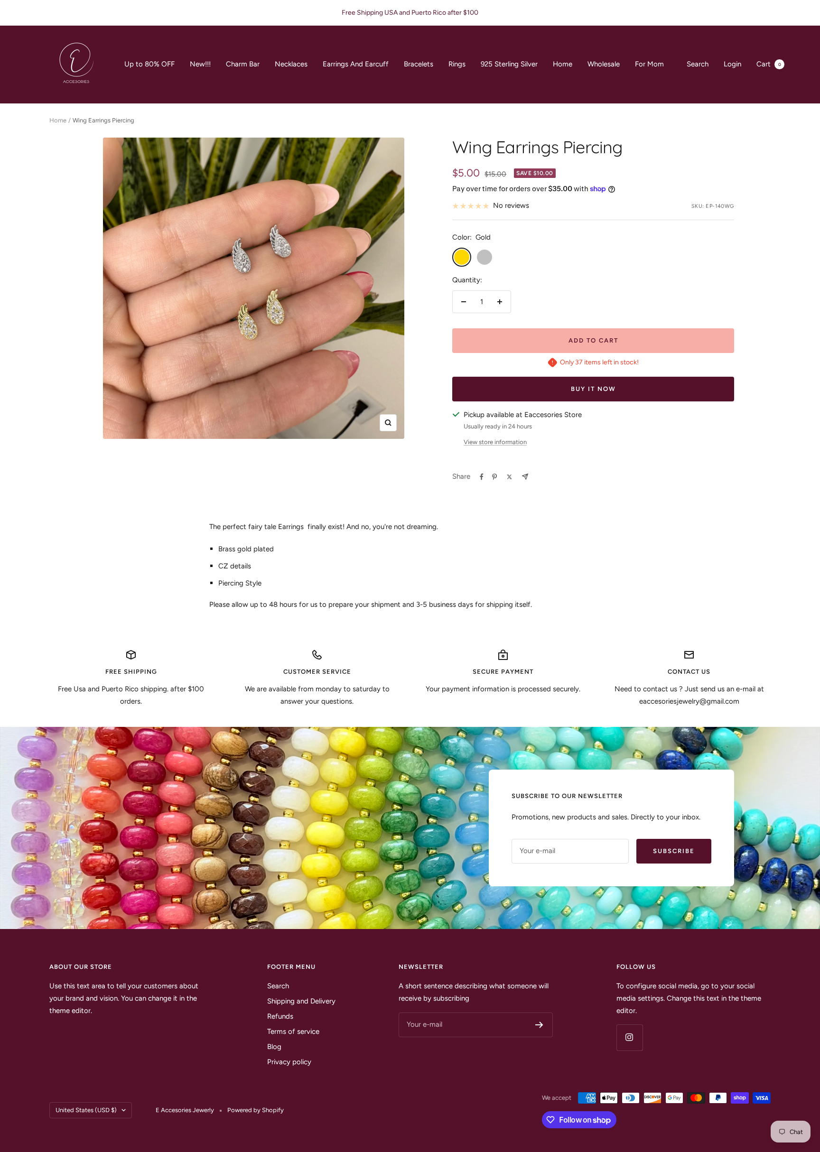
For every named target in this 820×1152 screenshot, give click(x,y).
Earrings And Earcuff (356, 64)
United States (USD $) (86, 1110)
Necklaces (291, 64)
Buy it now (593, 388)
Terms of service (293, 1031)
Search (697, 64)
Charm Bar (243, 64)
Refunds (280, 1016)
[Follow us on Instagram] (629, 1037)
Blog (274, 1046)
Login (732, 64)
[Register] (539, 1025)
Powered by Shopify (255, 1110)
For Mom (649, 64)
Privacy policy (289, 1062)
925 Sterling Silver (509, 64)
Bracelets (418, 64)
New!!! (200, 64)
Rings (457, 64)
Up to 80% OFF (149, 64)
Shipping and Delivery (301, 1001)
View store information (495, 442)
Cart (768, 64)
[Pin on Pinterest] (494, 477)
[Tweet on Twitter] (509, 477)
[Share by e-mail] (525, 477)
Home (562, 64)
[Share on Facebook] (482, 477)
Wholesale (603, 64)
